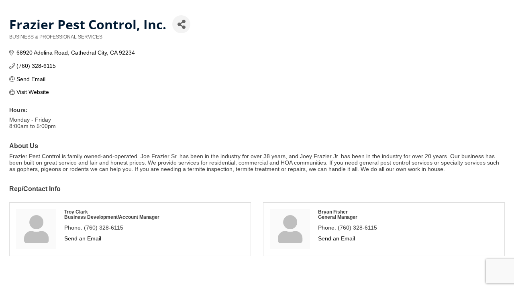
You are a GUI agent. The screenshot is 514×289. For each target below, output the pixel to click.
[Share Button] (181, 24)
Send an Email (82, 238)
